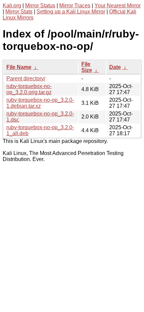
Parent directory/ (25, 78)
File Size (86, 67)
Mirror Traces (74, 5)
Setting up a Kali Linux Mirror (71, 11)
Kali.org (12, 5)
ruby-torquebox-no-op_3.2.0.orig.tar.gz (29, 89)
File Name (18, 67)
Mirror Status (40, 5)
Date (115, 67)
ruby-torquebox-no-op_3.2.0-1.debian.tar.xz (40, 103)
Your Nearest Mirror (117, 5)
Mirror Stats (18, 11)
